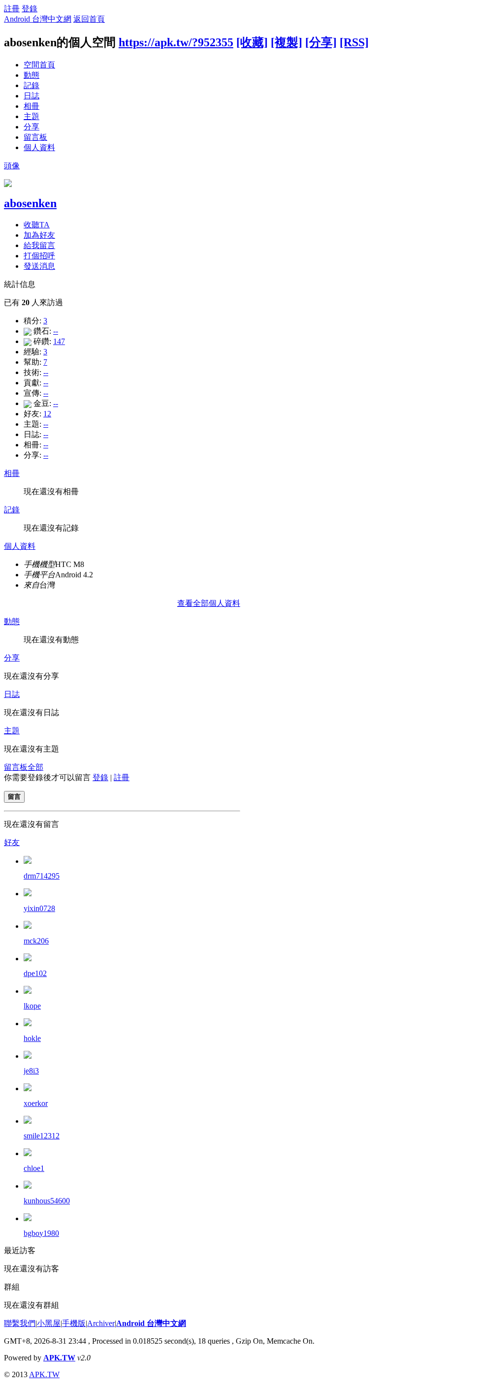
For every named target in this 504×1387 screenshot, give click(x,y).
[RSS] (354, 42)
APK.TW (59, 1358)
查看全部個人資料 (208, 603)
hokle (32, 1038)
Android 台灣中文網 (37, 19)
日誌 (31, 96)
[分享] (321, 42)
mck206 (36, 941)
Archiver (101, 1323)
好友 (12, 842)
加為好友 (39, 235)
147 (59, 341)
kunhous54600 (47, 1201)
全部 (35, 767)
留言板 (35, 137)
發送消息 (39, 266)
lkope (32, 1006)
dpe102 (35, 973)
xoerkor (36, 1103)
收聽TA (37, 225)
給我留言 (39, 245)
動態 (31, 75)
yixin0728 (39, 908)
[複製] (286, 42)
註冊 (12, 8)
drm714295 (42, 876)
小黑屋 (49, 1323)
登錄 (29, 8)
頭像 (12, 165)
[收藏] (252, 42)
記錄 (31, 85)
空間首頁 (39, 65)
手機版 (74, 1323)
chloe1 (34, 1168)
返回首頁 (89, 19)
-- (55, 331)
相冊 (31, 106)
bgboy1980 (41, 1233)
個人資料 (39, 147)
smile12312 (42, 1136)
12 (47, 414)
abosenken (30, 203)
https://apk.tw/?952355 (176, 42)
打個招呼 (39, 256)
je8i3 (31, 1071)
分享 (31, 127)
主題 (31, 116)
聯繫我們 (19, 1323)
